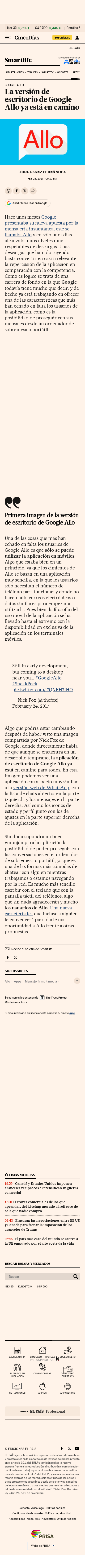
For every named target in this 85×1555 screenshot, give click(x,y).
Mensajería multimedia (41, 981)
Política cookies (55, 1508)
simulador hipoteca (42, 1357)
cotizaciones (17, 1393)
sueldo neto (68, 1357)
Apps (17, 981)
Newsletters (48, 1518)
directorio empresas (67, 1375)
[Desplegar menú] (8, 37)
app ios (42, 1393)
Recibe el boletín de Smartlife (31, 949)
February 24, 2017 (30, 706)
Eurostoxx (25, 1286)
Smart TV (47, 72)
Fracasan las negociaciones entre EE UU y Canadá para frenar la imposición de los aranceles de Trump (42, 1225)
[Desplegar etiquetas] (77, 981)
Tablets (32, 72)
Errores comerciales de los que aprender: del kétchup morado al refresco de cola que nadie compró (41, 1206)
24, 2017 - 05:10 (42, 178)
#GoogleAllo (48, 678)
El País (74, 47)
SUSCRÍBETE (62, 37)
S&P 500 (41, 28)
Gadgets (62, 72)
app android (67, 1393)
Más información (15, 1002)
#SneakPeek (24, 684)
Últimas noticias (20, 1175)
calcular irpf (17, 1357)
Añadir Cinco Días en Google (30, 203)
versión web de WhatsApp (41, 787)
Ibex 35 (12, 28)
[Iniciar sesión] (77, 37)
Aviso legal (37, 1508)
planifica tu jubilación (17, 1375)
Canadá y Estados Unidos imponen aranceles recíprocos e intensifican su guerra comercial (41, 1188)
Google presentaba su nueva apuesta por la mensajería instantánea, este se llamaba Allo (41, 226)
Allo (7, 981)
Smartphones (14, 72)
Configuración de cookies (28, 1513)
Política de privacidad (58, 1513)
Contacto (24, 1508)
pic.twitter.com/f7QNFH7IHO (42, 689)
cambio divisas (42, 1373)
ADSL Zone (68, 61)
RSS (37, 1518)
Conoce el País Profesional (42, 1411)
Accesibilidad (17, 1518)
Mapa (30, 1518)
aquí (72, 1013)
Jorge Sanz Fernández (43, 172)
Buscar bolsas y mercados (27, 1263)
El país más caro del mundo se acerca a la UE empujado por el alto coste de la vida (41, 1241)
